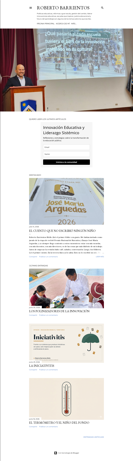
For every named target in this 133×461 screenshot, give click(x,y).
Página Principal (45, 23)
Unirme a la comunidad (66, 162)
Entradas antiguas (94, 437)
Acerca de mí (63, 23)
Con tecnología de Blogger (68, 453)
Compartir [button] (33, 257)
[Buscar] (102, 7)
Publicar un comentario (48, 257)
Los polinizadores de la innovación (59, 311)
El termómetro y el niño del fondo (59, 423)
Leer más (100, 257)
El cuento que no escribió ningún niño (62, 231)
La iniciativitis (41, 366)
